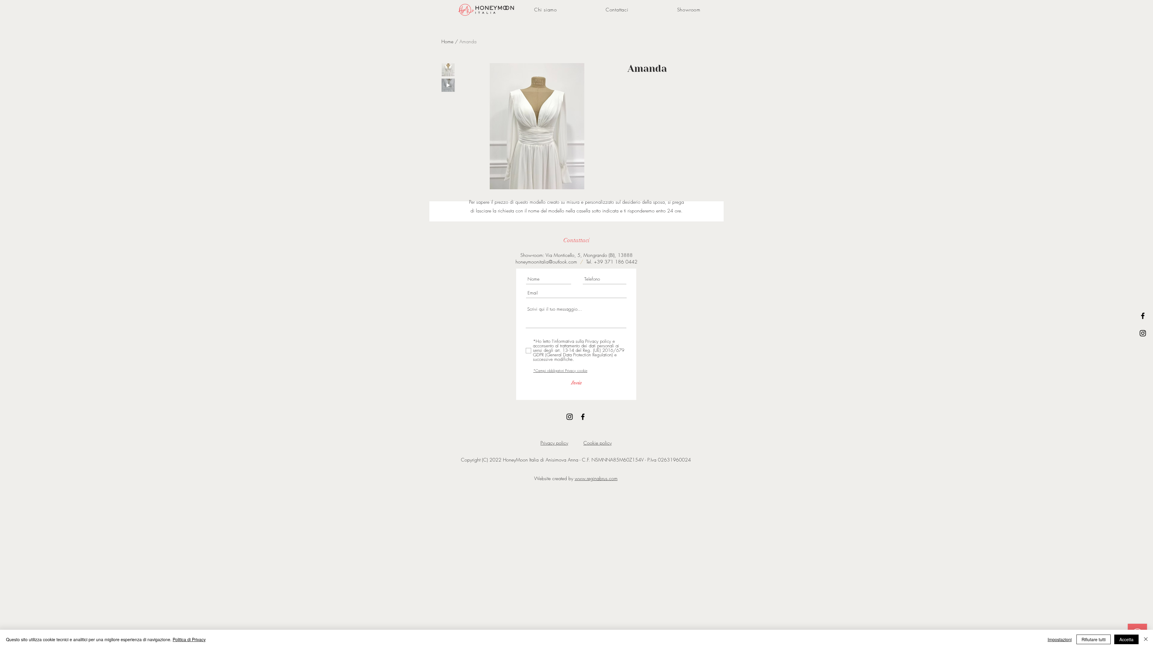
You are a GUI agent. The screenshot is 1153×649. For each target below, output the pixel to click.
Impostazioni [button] (1060, 639)
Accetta (1126, 639)
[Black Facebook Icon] (1143, 316)
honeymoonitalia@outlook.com (546, 261)
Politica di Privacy (189, 639)
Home (447, 41)
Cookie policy (597, 443)
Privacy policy (554, 443)
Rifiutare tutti (1094, 639)
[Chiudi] (1145, 639)
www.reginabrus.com (596, 478)
